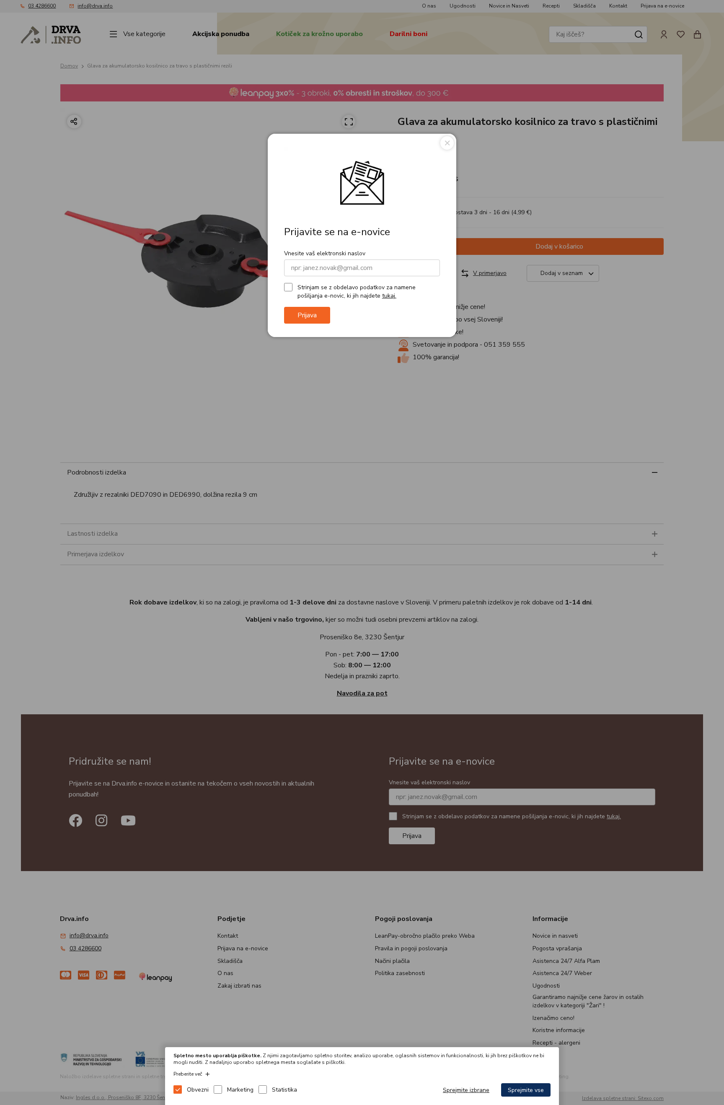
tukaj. (389, 296)
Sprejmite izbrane (466, 1090)
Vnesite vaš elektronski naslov (324, 253)
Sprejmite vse (526, 1090)
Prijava (307, 315)
